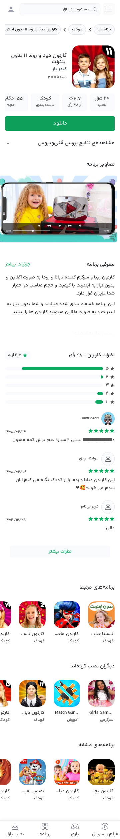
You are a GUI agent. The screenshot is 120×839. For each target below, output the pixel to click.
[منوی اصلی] (109, 9)
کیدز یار (59, 69)
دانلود (60, 123)
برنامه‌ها (104, 29)
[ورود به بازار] (11, 9)
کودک (77, 29)
